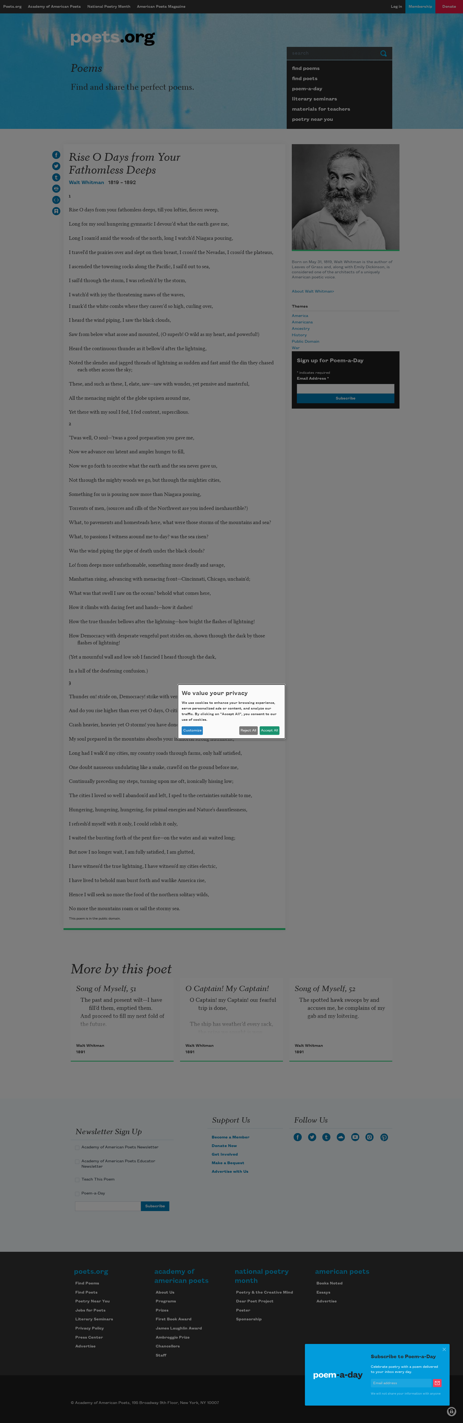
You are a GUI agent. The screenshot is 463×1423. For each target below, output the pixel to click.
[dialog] (231, 711)
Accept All (269, 730)
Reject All (248, 730)
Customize (192, 730)
